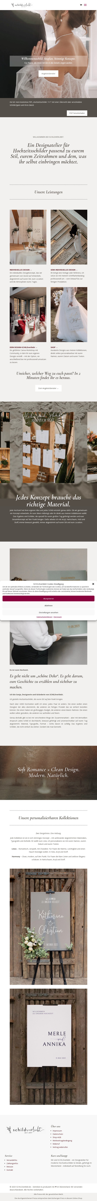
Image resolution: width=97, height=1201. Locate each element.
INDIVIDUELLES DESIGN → (21, 270)
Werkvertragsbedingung (62, 1140)
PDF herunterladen (77, 113)
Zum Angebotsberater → (48, 388)
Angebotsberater (48, 73)
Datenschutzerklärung (44, 617)
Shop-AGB (57, 1137)
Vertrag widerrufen (60, 1147)
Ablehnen (49, 605)
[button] (93, 584)
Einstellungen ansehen (48, 612)
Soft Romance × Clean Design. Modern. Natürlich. (48, 772)
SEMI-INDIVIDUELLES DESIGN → (64, 270)
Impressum (58, 617)
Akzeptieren (48, 598)
